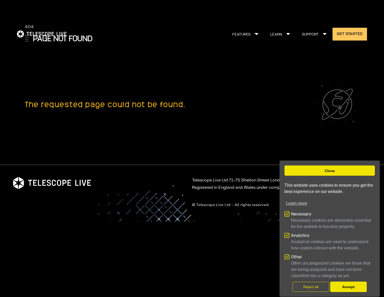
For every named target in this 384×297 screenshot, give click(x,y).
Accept (348, 287)
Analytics (300, 235)
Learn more (296, 203)
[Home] (42, 34)
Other (296, 256)
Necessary (301, 214)
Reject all (310, 287)
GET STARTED (350, 34)
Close (330, 171)
